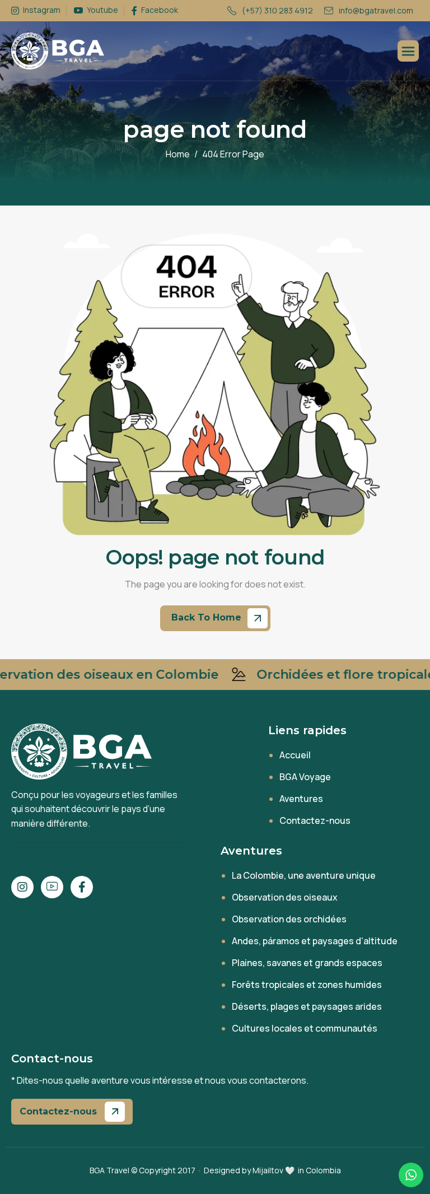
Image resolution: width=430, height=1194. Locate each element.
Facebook (158, 10)
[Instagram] (22, 887)
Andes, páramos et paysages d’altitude (315, 941)
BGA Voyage (305, 777)
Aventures (301, 798)
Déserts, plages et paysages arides (307, 1006)
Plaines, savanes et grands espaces (307, 963)
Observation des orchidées (289, 919)
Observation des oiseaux (285, 897)
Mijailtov (268, 1170)
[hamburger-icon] (408, 51)
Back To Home (207, 617)
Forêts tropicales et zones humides (307, 984)
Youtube (101, 10)
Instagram (40, 10)
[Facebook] (82, 887)
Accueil (295, 755)
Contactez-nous (314, 820)
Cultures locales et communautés (304, 1028)
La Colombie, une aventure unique (304, 875)
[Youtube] (52, 887)
